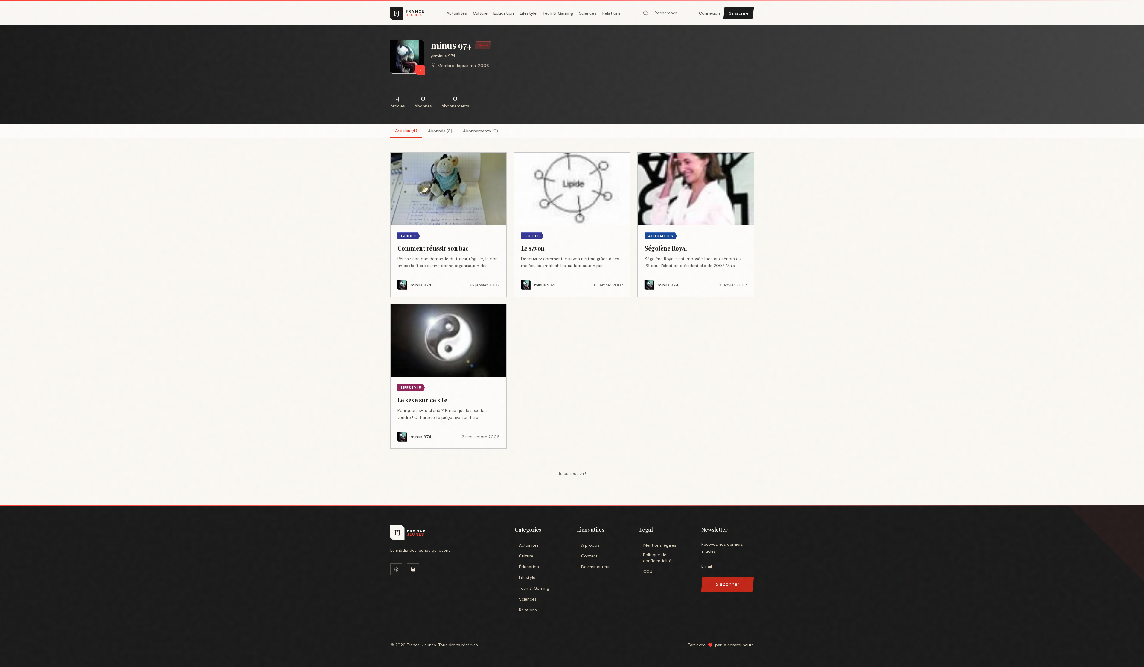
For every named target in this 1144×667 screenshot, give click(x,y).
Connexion (709, 13)
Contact (589, 556)
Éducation (503, 13)
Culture (480, 13)
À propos (590, 545)
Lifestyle (528, 13)
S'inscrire (739, 13)
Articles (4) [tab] (406, 130)
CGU (647, 571)
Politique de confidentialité (657, 557)
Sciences (587, 13)
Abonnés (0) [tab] (440, 131)
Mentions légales (659, 545)
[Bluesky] (413, 569)
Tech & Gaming (558, 13)
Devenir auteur (595, 566)
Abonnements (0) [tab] (480, 131)
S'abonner (728, 584)
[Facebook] (396, 569)
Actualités (457, 13)
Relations (611, 13)
